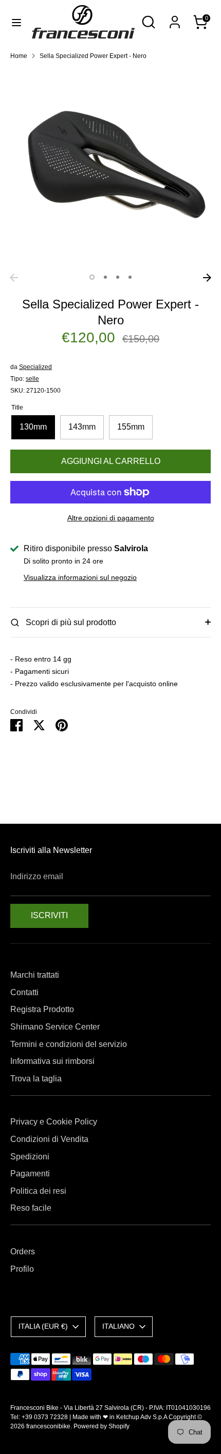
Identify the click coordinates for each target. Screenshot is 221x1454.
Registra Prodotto (42, 1009)
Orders (22, 1251)
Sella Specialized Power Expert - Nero (93, 56)
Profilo (22, 1269)
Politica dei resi (38, 1191)
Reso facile (30, 1208)
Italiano (118, 1326)
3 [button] (117, 277)
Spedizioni (29, 1156)
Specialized (35, 367)
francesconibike (48, 1426)
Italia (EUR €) (43, 1326)
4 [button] (130, 277)
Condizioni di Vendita (49, 1139)
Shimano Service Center (55, 1026)
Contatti (24, 992)
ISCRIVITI (49, 915)
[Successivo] (207, 277)
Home (18, 56)
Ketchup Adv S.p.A (141, 1417)
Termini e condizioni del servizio (68, 1044)
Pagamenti (30, 1173)
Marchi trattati (34, 975)
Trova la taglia (36, 1078)
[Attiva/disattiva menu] (16, 22)
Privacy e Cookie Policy (53, 1121)
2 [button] (105, 277)
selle (32, 378)
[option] (110, 168)
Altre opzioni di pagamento (110, 518)
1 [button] (92, 277)
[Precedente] (14, 277)
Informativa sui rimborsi (52, 1061)
